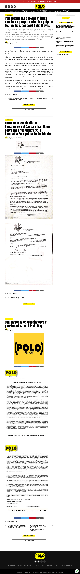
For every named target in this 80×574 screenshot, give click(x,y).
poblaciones (52, 11)
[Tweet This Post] (25, 47)
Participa (33, 11)
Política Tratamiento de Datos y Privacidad (52, 565)
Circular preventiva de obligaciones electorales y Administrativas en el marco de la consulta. (64, 37)
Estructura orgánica (20, 565)
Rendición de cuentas (66, 11)
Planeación (41, 565)
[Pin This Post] (32, 47)
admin (11, 43)
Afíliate (59, 11)
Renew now (42, 1)
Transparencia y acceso (25, 11)
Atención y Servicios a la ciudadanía (42, 11)
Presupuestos (27, 565)
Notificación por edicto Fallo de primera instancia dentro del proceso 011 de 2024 (65, 46)
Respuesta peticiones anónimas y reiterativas (66, 565)
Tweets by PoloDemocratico (63, 54)
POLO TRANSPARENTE (11, 565)
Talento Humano (35, 565)
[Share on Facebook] (17, 47)
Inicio (11, 11)
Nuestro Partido (17, 11)
